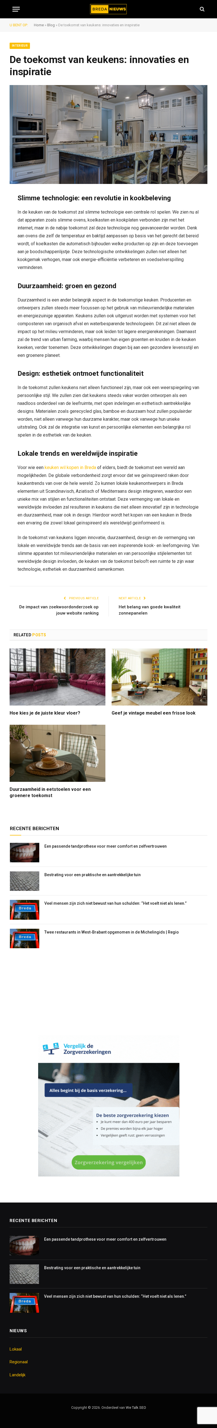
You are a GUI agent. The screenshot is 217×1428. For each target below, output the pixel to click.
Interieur (20, 45)
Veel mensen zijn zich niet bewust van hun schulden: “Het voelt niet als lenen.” (115, 903)
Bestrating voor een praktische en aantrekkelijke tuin (92, 875)
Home (39, 25)
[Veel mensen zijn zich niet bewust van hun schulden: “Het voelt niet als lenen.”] (24, 909)
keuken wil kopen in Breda (70, 467)
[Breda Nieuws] (108, 9)
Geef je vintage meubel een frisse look (154, 713)
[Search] (202, 9)
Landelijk (17, 1374)
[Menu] (16, 9)
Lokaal (16, 1349)
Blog (51, 25)
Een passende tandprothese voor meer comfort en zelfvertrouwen (105, 846)
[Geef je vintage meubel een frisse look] (159, 677)
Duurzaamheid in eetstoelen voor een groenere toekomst (50, 792)
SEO (142, 1407)
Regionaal (19, 1361)
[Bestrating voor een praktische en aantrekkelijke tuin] (24, 881)
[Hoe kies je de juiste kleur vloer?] (57, 677)
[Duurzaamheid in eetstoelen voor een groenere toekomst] (57, 753)
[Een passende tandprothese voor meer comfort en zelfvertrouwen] (24, 852)
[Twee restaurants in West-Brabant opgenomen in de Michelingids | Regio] (24, 938)
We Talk (132, 1407)
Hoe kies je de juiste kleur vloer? (45, 713)
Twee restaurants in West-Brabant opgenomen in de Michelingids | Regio (111, 932)
